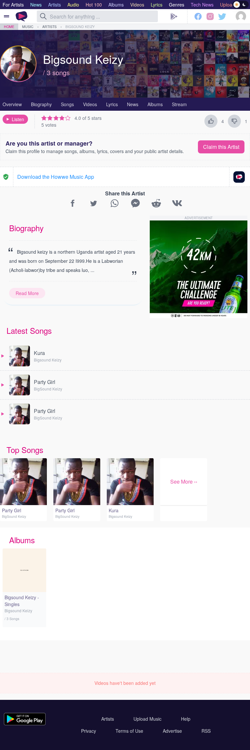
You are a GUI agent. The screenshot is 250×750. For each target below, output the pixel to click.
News (132, 104)
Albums (155, 104)
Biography (41, 104)
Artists (49, 26)
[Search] (43, 16)
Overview (12, 104)
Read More (27, 293)
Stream (179, 104)
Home (9, 26)
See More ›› (183, 481)
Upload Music (147, 718)
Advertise (172, 731)
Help (185, 718)
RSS (206, 731)
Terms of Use (129, 731)
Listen (18, 119)
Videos (90, 104)
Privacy (88, 731)
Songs (67, 104)
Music (28, 26)
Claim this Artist (221, 146)
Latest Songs (29, 330)
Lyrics (112, 104)
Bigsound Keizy (80, 26)
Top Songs (25, 449)
